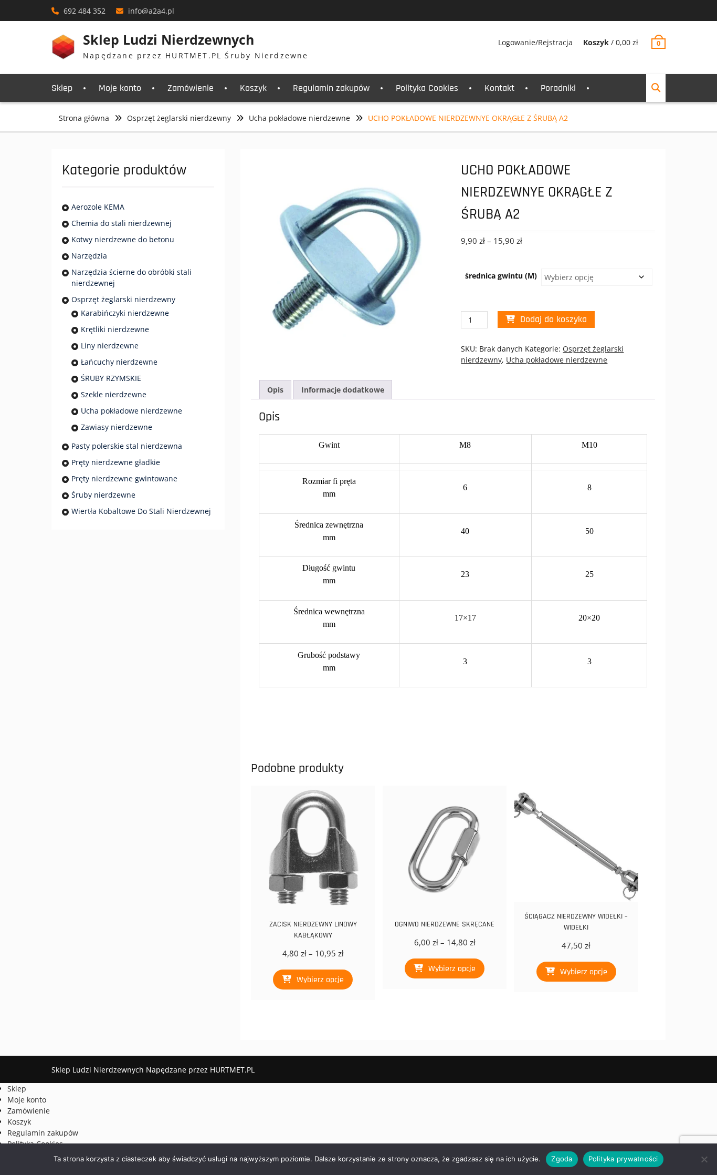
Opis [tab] (275, 390)
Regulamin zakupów (331, 88)
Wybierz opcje (320, 979)
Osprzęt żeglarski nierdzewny (179, 118)
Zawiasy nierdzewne (116, 427)
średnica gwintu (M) (501, 276)
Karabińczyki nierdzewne (125, 313)
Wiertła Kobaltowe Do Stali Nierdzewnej (141, 511)
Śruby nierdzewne (103, 495)
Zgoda (561, 1159)
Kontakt (499, 88)
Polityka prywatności (623, 1159)
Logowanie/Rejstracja (535, 42)
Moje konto (120, 88)
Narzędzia (89, 256)
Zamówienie (190, 88)
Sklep (61, 88)
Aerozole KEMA (97, 207)
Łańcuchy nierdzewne (119, 362)
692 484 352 (85, 11)
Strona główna (84, 118)
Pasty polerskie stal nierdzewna (126, 446)
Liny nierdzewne (110, 346)
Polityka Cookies (427, 88)
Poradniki (558, 88)
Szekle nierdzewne (113, 394)
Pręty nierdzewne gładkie (115, 462)
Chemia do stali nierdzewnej (121, 223)
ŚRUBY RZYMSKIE (111, 378)
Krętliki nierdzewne (115, 329)
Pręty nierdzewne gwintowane (124, 478)
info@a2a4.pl (151, 11)
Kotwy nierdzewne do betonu (122, 239)
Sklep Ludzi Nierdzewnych (168, 39)
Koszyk (253, 88)
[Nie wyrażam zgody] (704, 1159)
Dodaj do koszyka (553, 319)
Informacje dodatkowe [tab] (342, 390)
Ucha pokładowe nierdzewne (299, 118)
